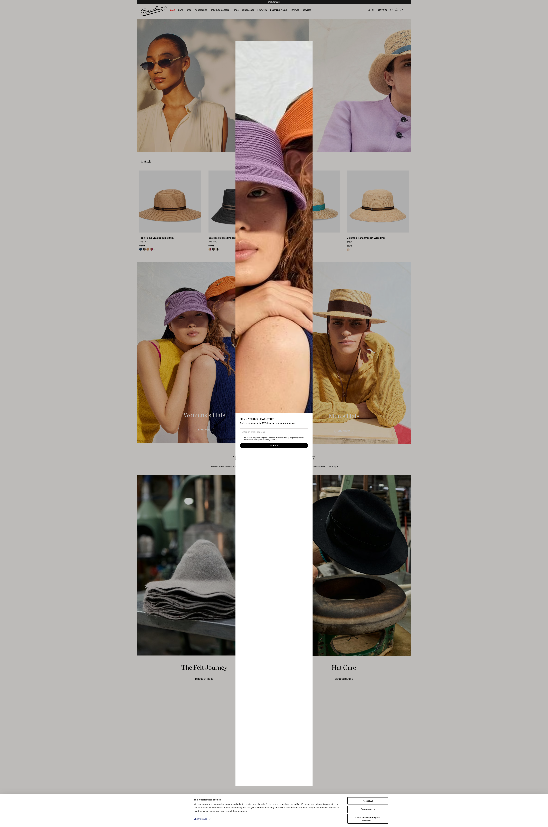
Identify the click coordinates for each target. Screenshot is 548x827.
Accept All (368, 801)
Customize (366, 809)
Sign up (274, 445)
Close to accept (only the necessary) (367, 818)
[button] (309, 44)
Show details (200, 819)
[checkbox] (241, 438)
